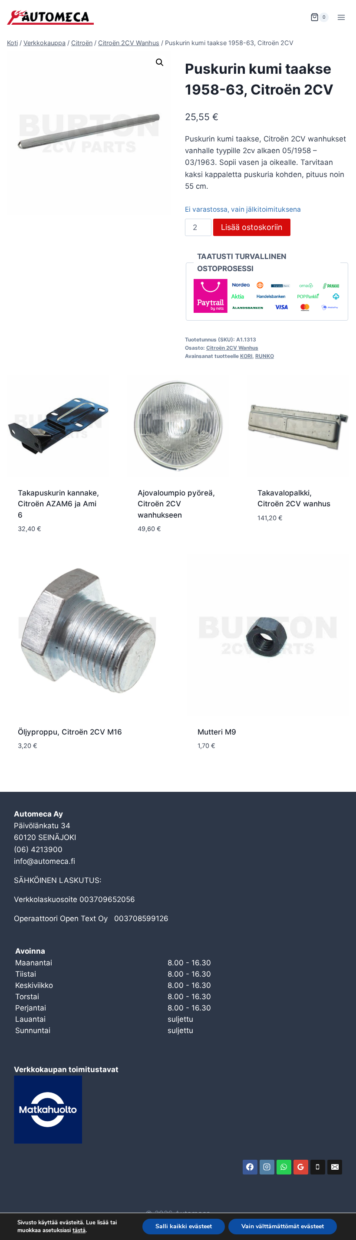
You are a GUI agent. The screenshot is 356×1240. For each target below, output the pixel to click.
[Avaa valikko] (341, 17)
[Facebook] (250, 1167)
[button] (160, 62)
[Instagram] (267, 1167)
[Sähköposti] (334, 1167)
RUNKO (264, 356)
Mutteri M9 (217, 732)
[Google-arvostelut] (300, 1167)
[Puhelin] (317, 1167)
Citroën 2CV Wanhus (232, 347)
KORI (246, 356)
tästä (79, 1230)
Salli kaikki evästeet (183, 1226)
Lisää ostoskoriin (252, 227)
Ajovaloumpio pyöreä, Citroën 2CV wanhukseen (176, 504)
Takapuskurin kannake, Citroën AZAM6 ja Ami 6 (58, 504)
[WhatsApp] (284, 1167)
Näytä (268, 543)
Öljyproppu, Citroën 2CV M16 (70, 732)
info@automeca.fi (44, 861)
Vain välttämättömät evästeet (282, 1226)
